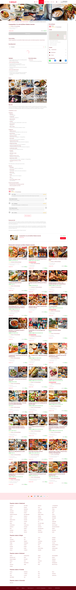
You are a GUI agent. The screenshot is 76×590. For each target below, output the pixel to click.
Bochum (11, 560)
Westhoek (53, 550)
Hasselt (25, 544)
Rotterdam (39, 530)
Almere (11, 509)
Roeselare (53, 539)
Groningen (25, 526)
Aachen (11, 555)
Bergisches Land (12, 557)
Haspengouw (26, 542)
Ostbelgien (54, 537)
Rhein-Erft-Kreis (54, 564)
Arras (11, 573)
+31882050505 (57, 588)
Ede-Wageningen (26, 514)
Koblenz (39, 555)
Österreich (11, 582)
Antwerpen (11, 539)
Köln (38, 559)
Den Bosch (11, 530)
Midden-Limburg (40, 514)
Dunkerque (25, 571)
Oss (38, 521)
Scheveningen (40, 532)
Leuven (39, 537)
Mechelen (39, 542)
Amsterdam (12, 512)
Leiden (39, 510)
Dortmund (11, 564)
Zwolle (53, 532)
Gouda (25, 523)
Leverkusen (40, 560)
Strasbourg (54, 573)
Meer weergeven (27, 215)
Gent (25, 539)
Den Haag (11, 532)
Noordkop (39, 517)
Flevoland (25, 519)
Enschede (25, 517)
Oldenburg (53, 559)
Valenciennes (54, 575)
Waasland (53, 546)
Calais (11, 575)
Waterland (53, 523)
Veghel (53, 519)
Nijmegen (39, 516)
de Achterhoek (12, 525)
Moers (39, 562)
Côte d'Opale (12, 577)
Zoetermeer (54, 530)
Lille (24, 577)
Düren (25, 557)
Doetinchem (26, 509)
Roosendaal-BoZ (40, 528)
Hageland (25, 541)
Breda (11, 523)
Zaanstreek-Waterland (55, 526)
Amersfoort (12, 510)
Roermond (39, 526)
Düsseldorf (25, 559)
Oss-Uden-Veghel (41, 523)
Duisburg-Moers (26, 555)
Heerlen (25, 530)
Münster (53, 557)
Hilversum (39, 505)
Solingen (11, 566)
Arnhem (11, 516)
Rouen (53, 571)
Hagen (25, 564)
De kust (11, 550)
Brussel (11, 544)
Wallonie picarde (54, 548)
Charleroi (11, 548)
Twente (53, 510)
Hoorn (39, 507)
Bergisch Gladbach (13, 559)
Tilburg (53, 509)
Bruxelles (11, 546)
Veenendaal (54, 517)
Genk (25, 537)
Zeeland (53, 528)
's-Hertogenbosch (55, 505)
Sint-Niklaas (54, 541)
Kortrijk (25, 548)
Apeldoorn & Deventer (13, 514)
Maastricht (39, 512)
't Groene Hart (26, 525)
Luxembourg (40, 541)
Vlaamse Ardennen (55, 544)
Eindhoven (25, 516)
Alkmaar (11, 507)
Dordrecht (25, 510)
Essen (25, 560)
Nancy (39, 573)
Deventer (25, 507)
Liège (39, 539)
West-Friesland (54, 525)
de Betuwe (11, 526)
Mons (39, 544)
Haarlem (25, 528)
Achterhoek (12, 505)
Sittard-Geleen (54, 507)
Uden (53, 512)
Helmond (25, 532)
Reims (39, 577)
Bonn (11, 562)
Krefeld (39, 557)
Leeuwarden (40, 509)
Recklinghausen (54, 562)
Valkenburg (54, 516)
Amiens (11, 571)
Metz (39, 571)
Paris (39, 575)
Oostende (39, 550)
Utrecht (53, 514)
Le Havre (25, 575)
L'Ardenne (25, 550)
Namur (39, 546)
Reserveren (63, 238)
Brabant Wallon (12, 541)
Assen (11, 517)
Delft (10, 528)
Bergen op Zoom (12, 519)
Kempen (25, 546)
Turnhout (53, 542)
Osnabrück (53, 560)
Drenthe (25, 512)
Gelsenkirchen (26, 562)
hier (11, 62)
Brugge (11, 542)
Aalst (11, 537)
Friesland (25, 521)
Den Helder (26, 505)
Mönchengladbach (55, 555)
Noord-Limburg (40, 519)
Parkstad (39, 525)
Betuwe (11, 521)
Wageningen (54, 521)
